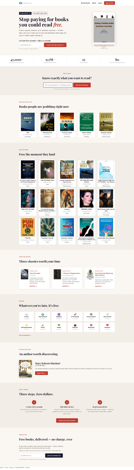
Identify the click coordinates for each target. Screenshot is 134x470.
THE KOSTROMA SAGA (47, 180)
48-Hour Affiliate (86, 132)
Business (47, 214)
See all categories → (25, 335)
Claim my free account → (55, 45)
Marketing (86, 136)
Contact (27, 467)
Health (106, 242)
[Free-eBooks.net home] (27, 3)
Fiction (47, 184)
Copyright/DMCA (19, 467)
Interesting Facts (47, 132)
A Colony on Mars (67, 132)
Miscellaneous (47, 136)
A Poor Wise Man (40, 365)
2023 (28, 132)
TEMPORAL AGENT (86, 209)
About (1, 467)
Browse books (85, 3)
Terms (6, 467)
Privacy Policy (42, 459)
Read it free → (41, 373)
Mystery (28, 213)
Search (94, 3)
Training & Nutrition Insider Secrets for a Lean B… (104, 46)
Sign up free (109, 3)
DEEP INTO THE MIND (28, 209)
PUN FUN (27, 238)
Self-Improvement (67, 186)
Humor (27, 242)
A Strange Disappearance (71, 273)
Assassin (67, 209)
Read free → (33, 286)
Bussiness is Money (67, 238)
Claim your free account (67, 420)
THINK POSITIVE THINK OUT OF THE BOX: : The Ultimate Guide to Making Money (106, 182)
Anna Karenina (35, 273)
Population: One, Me (47, 238)
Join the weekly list (54, 455)
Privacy (11, 467)
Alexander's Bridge (106, 132)
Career (27, 186)
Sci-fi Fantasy (28, 136)
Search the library (82, 85)
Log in (100, 3)
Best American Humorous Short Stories (104, 274)
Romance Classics (106, 136)
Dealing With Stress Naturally (106, 238)
